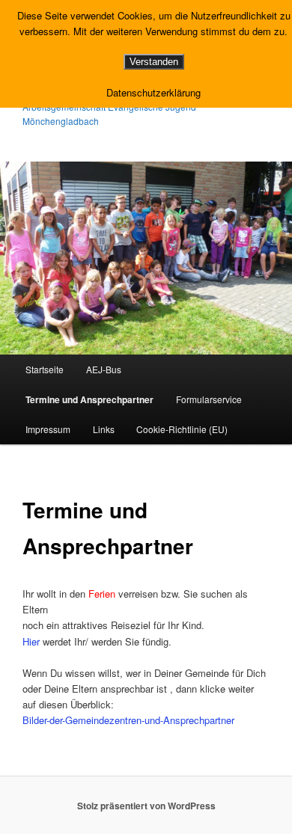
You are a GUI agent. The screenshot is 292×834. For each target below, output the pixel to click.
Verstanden (154, 61)
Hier (31, 641)
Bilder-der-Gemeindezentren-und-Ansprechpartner (128, 720)
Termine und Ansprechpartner (89, 399)
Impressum (47, 429)
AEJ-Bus (103, 369)
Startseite (44, 369)
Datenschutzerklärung (153, 92)
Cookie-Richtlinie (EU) (182, 429)
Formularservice (209, 399)
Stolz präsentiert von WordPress (146, 805)
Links (104, 429)
